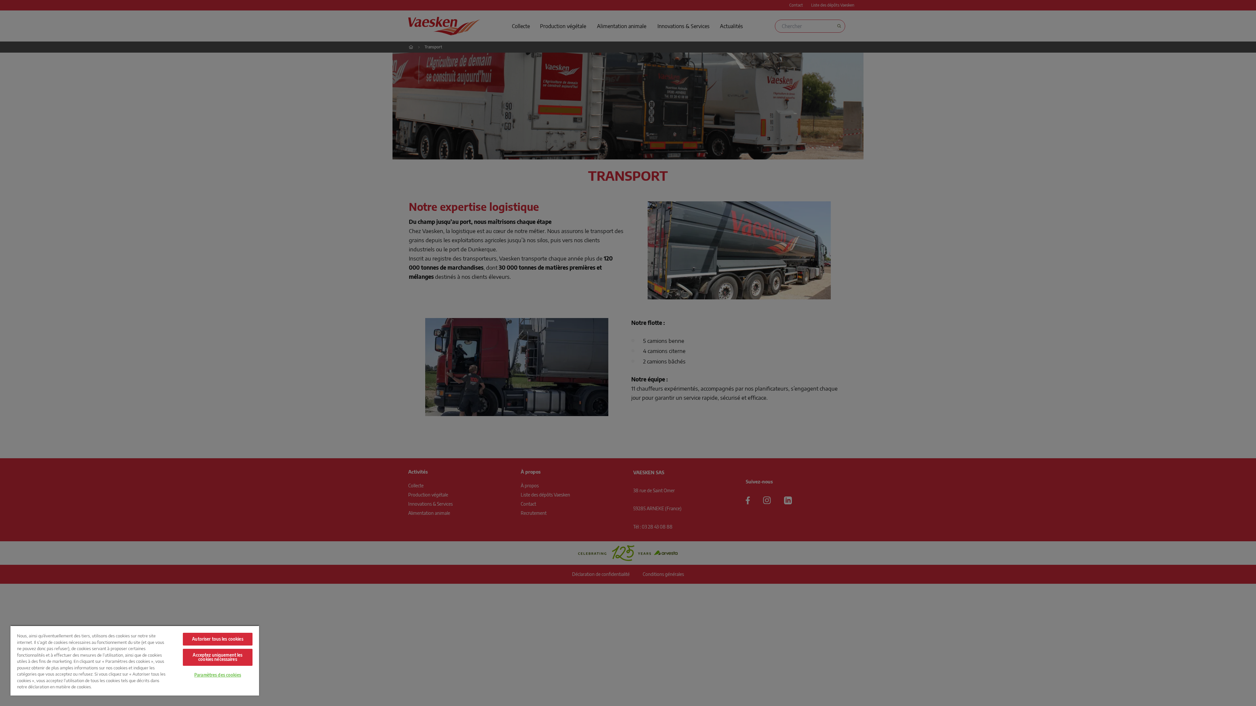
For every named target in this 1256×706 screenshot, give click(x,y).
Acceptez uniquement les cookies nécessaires (217, 657)
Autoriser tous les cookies (217, 639)
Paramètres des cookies (217, 675)
